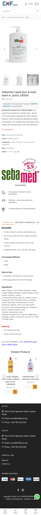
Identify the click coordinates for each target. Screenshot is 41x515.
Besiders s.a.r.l (30, 499)
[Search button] (37, 11)
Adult (27, 17)
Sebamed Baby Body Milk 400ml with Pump (30, 378)
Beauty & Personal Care (16, 17)
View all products (20, 185)
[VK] (10, 152)
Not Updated (9, 148)
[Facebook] (8, 152)
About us (5, 460)
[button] (4, 49)
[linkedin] (15, 152)
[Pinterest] (13, 152)
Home (4, 17)
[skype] (18, 152)
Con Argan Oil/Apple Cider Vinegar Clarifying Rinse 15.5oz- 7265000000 (10, 380)
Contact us (6, 464)
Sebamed (5, 144)
